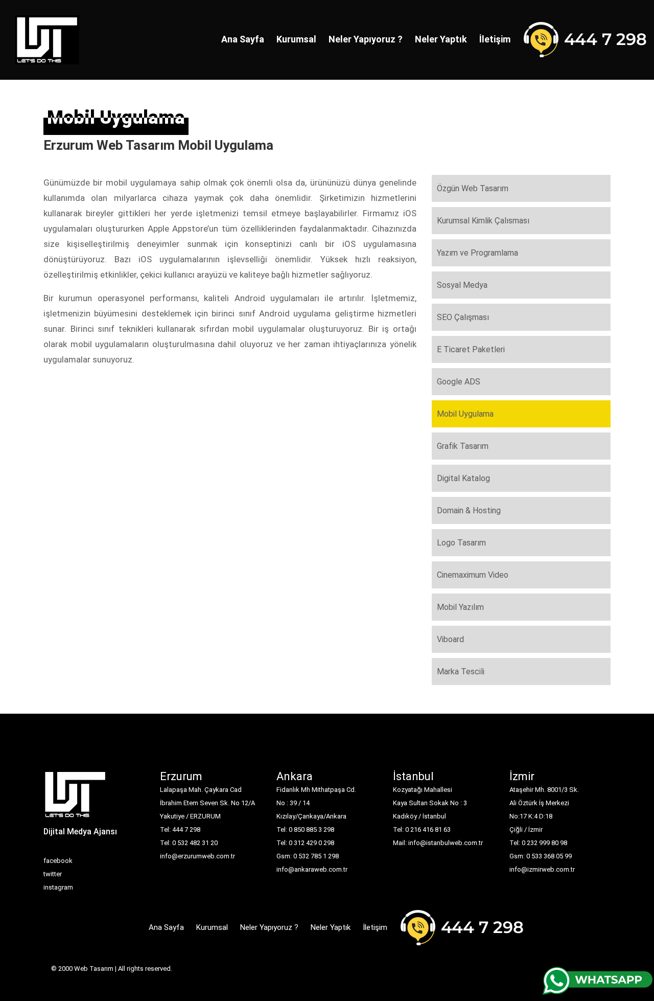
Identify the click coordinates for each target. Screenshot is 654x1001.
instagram (58, 887)
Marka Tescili (460, 671)
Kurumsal (296, 39)
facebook (58, 860)
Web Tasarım (93, 968)
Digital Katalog (463, 478)
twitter (52, 874)
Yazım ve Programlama (477, 253)
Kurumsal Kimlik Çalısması (483, 220)
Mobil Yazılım (460, 607)
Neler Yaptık (441, 39)
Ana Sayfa (242, 39)
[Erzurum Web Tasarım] (75, 798)
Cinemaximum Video (472, 575)
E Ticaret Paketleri (471, 349)
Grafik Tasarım (462, 446)
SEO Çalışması (463, 317)
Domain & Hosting (469, 510)
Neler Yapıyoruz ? (366, 39)
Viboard (450, 639)
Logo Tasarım (461, 543)
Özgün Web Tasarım (472, 188)
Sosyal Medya (462, 285)
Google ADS (458, 381)
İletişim (494, 39)
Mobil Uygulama (465, 414)
